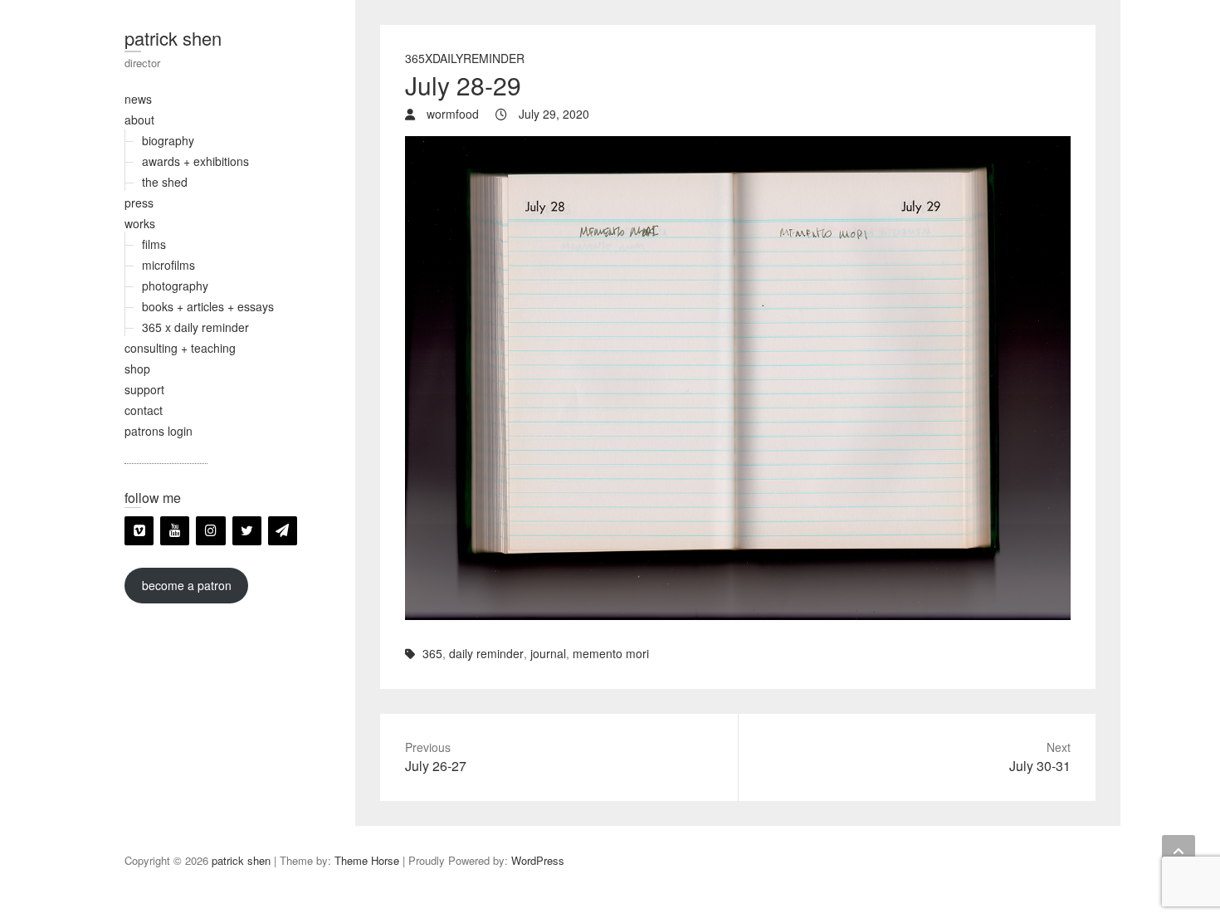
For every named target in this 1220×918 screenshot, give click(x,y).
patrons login (158, 430)
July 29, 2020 (552, 113)
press (139, 202)
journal (548, 653)
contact (143, 410)
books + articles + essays (208, 306)
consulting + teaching (180, 347)
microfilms (168, 264)
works (139, 223)
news (138, 98)
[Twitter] (246, 530)
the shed (165, 181)
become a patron (187, 585)
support (144, 389)
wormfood (451, 113)
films (154, 244)
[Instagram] (210, 530)
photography (175, 285)
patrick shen (173, 38)
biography (168, 140)
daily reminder (486, 653)
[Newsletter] (282, 530)
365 (432, 653)
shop (137, 368)
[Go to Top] (1178, 851)
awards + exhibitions (195, 161)
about (139, 119)
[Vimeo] (139, 530)
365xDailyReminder (465, 58)
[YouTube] (174, 530)
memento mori (611, 653)
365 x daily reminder (195, 327)
